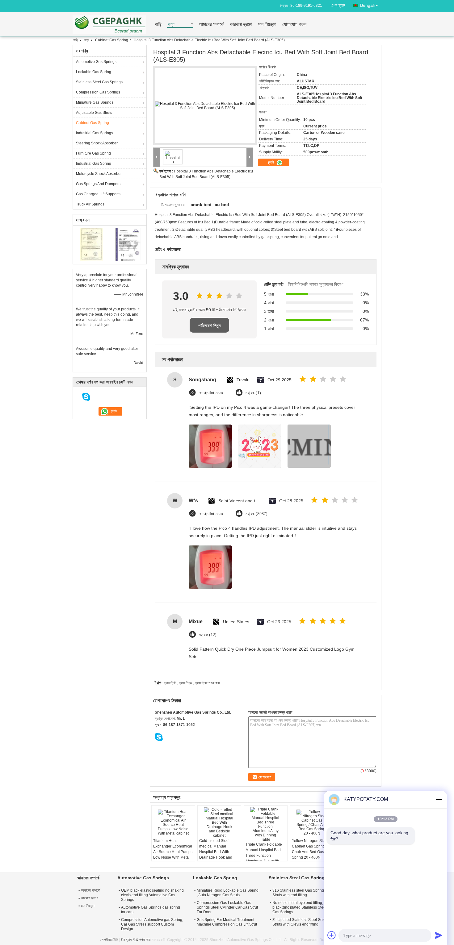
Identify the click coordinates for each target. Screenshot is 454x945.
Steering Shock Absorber (97, 143)
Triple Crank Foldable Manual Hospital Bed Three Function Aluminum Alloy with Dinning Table (264, 855)
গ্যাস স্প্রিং (185, 683)
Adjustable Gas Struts (94, 112)
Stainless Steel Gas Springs (99, 82)
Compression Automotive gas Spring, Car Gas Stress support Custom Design (152, 924)
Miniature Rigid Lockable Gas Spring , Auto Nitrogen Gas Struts (228, 892)
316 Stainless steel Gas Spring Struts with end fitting (298, 892)
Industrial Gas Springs (94, 133)
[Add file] (331, 935)
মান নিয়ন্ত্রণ (267, 24)
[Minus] (438, 799)
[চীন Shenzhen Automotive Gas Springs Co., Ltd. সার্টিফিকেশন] (91, 244)
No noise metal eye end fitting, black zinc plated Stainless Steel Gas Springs (299, 907)
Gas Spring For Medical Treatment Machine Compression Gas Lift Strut (227, 922)
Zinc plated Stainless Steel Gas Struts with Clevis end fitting (298, 922)
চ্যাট (271, 162)
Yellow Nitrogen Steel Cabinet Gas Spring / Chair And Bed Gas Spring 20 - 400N (310, 849)
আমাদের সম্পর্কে (211, 24)
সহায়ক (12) (207, 634)
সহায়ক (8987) (256, 514)
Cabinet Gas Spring (111, 40)
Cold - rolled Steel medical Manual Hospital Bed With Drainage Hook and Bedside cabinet (215, 852)
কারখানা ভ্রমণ (241, 24)
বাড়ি (158, 24)
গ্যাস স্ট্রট (170, 683)
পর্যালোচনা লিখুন (209, 325)
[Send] (438, 935)
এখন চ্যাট (338, 5)
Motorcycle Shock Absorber (99, 174)
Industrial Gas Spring (93, 163)
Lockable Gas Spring (93, 72)
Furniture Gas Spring (93, 153)
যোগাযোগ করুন (294, 24)
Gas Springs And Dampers (98, 184)
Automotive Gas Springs (96, 62)
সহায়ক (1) (253, 393)
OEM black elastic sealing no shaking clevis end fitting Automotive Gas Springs (152, 895)
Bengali (367, 5)
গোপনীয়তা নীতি (109, 940)
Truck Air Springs (90, 204)
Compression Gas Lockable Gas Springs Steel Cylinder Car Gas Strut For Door (227, 907)
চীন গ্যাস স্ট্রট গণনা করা (135, 940)
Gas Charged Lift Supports (98, 194)
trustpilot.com (211, 393)
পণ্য (171, 24)
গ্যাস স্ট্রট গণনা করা (207, 683)
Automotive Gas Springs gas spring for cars (150, 909)
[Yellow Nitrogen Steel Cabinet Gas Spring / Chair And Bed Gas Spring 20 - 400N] (312, 822)
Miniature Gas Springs (94, 102)
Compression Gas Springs (98, 92)
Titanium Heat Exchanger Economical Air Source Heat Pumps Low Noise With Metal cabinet (172, 852)
